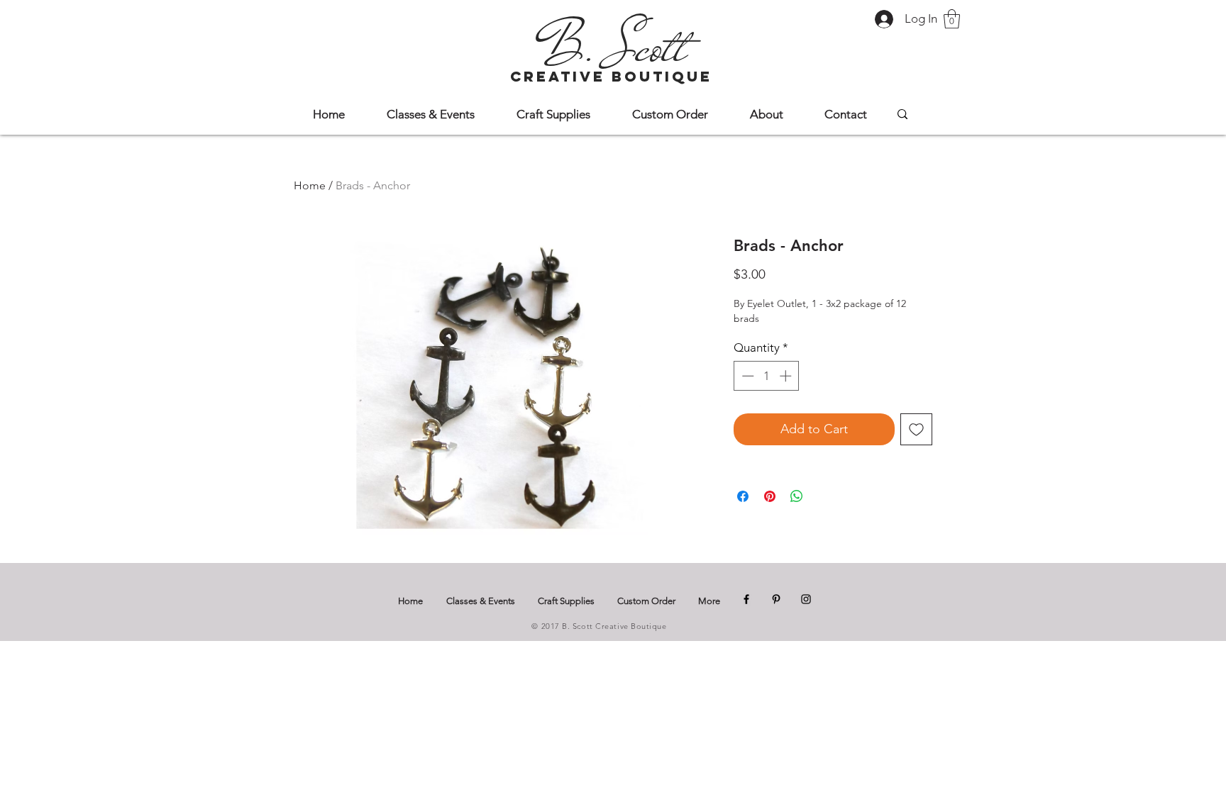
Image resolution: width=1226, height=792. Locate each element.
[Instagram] (806, 599)
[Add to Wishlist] (916, 429)
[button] (952, 18)
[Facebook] (746, 599)
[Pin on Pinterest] (769, 496)
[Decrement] (746, 376)
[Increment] (786, 376)
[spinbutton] (766, 376)
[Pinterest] (776, 599)
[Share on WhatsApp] (796, 496)
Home (310, 185)
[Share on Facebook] (742, 496)
